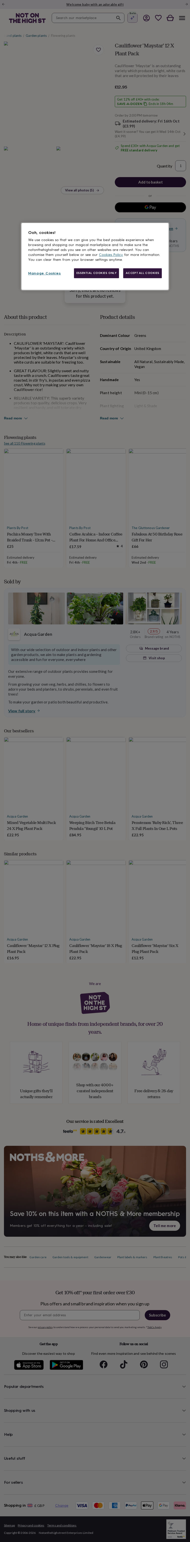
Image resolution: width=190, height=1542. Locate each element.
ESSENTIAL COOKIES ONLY (96, 273)
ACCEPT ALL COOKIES (142, 273)
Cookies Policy (111, 255)
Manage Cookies (44, 273)
